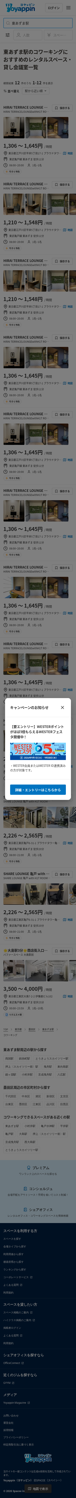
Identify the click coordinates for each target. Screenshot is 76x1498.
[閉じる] (62, 707)
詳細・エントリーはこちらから (38, 789)
